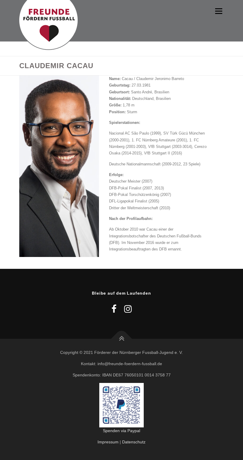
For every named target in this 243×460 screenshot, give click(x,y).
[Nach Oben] (121, 338)
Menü (218, 11)
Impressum (108, 442)
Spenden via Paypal (121, 430)
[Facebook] (113, 309)
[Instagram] (128, 309)
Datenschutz (134, 442)
